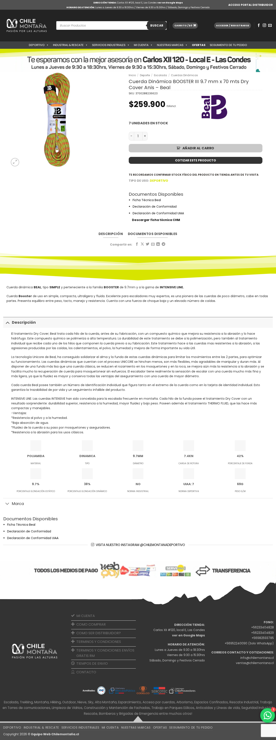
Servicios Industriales (108, 45)
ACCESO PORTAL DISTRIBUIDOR (250, 5)
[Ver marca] (215, 106)
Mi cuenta (141, 45)
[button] (185, 25)
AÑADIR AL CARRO (198, 148)
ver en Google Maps (170, 2)
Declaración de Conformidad (155, 206)
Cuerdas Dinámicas (184, 75)
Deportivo (37, 45)
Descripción (24, 322)
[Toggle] (7, 322)
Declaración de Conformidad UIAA (158, 213)
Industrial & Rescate (68, 45)
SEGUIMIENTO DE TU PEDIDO (228, 45)
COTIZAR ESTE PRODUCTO (195, 160)
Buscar (156, 26)
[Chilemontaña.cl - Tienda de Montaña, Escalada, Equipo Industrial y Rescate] (26, 25)
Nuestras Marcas (170, 45)
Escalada (160, 75)
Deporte (145, 75)
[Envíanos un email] (270, 25)
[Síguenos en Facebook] (258, 25)
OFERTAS (198, 45)
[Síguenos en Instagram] (264, 25)
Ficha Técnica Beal (147, 200)
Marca (18, 503)
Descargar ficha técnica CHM (156, 220)
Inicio (132, 75)
